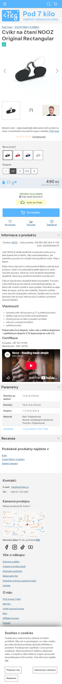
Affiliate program (11, 618)
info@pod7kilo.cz (20, 487)
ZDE (38, 540)
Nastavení (11, 678)
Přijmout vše (13, 670)
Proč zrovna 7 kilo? (12, 599)
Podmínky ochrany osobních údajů (19, 580)
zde (6, 660)
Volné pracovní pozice (13, 608)
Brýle (4, 455)
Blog (5, 613)
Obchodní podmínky (12, 571)
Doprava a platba (11, 561)
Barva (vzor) (9, 146)
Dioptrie (7, 164)
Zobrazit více (15, 182)
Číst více (54, 131)
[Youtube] (7, 546)
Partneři (6, 623)
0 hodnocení (39, 136)
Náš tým (7, 604)
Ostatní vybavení (10, 463)
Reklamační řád (10, 576)
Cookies (6, 585)
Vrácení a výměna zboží (14, 566)
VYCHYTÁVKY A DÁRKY (13, 459)
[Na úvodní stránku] (31, 15)
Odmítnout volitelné (44, 670)
